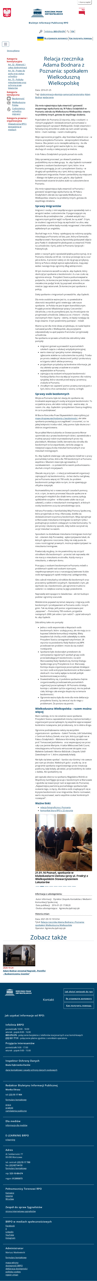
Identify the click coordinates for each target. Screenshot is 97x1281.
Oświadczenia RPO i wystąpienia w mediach (17, 127)
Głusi (68, 31)
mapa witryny (12, 1244)
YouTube (10, 1216)
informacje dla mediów (16, 1107)
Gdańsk (9, 1177)
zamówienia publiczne (16, 1092)
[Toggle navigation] (5, 44)
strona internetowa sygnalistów (21, 1193)
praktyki (9, 1089)
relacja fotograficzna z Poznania (55, 807)
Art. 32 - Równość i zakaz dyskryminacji (17, 66)
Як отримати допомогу (79, 980)
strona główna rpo (18, 974)
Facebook (10, 1207)
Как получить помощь (79, 987)
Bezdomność (18, 98)
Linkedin (10, 1213)
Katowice (10, 1174)
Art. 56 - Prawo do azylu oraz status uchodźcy (16, 73)
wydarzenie (48, 97)
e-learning (10, 1121)
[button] (39, 843)
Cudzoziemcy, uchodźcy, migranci (18, 111)
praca (8, 1086)
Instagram (10, 1219)
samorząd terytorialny (73, 94)
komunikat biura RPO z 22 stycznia (56, 810)
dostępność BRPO (14, 1247)
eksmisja (58, 94)
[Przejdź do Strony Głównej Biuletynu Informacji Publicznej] (82, 11)
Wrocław (10, 1180)
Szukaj (41, 31)
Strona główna (13, 50)
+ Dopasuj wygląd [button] (84, 2)
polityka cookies (13, 1253)
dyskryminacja (47, 94)
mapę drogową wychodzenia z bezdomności (56, 418)
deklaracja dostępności (17, 1250)
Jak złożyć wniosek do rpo (79, 973)
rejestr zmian (12, 1256)
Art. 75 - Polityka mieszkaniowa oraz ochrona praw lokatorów (17, 83)
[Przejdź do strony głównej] (48, 13)
